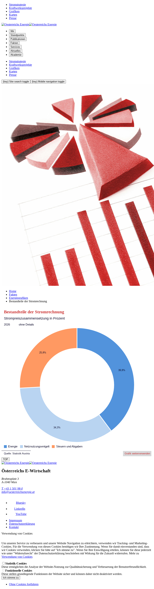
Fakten (14, 43)
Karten (13, 14)
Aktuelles (16, 50)
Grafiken (14, 11)
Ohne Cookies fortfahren (23, 584)
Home (12, 291)
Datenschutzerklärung (22, 523)
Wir (12, 31)
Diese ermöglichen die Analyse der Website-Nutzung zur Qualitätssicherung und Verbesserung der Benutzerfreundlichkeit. (74, 565)
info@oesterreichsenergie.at (18, 491)
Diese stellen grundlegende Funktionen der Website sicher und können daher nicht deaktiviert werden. (62, 572)
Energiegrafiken (18, 297)
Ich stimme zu (11, 577)
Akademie (16, 54)
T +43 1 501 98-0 (12, 488)
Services (15, 47)
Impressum (15, 520)
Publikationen (18, 39)
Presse (13, 18)
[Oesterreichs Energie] (29, 24)
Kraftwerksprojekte (20, 8)
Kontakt (14, 527)
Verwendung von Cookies (17, 556)
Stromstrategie (17, 4)
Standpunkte (17, 35)
